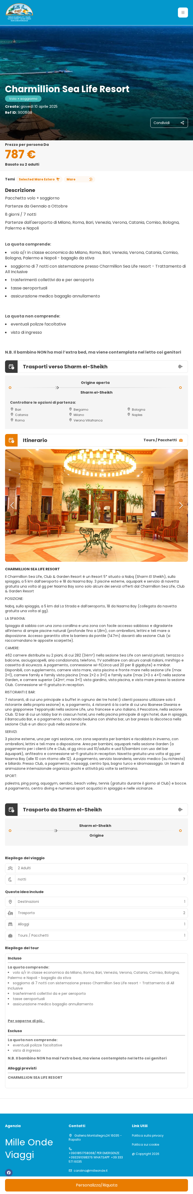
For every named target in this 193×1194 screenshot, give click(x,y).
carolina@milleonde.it (91, 1171)
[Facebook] (9, 1172)
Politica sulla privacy (148, 1136)
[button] (183, 13)
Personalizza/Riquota (96, 1185)
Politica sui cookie (145, 1145)
